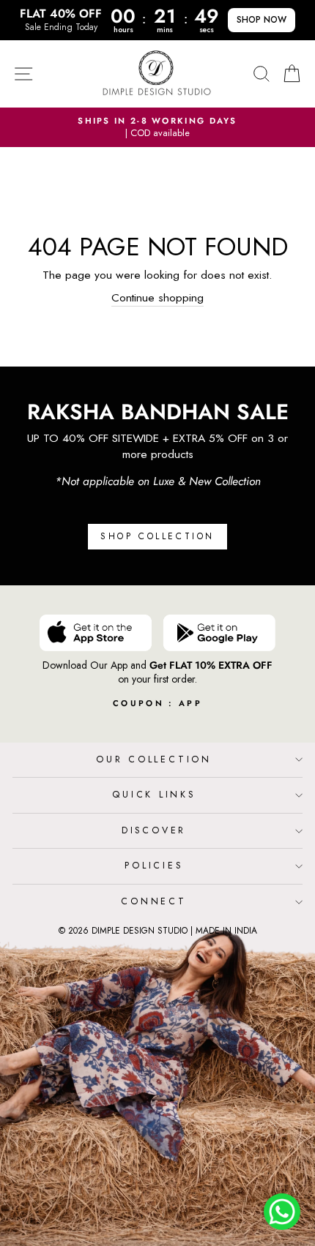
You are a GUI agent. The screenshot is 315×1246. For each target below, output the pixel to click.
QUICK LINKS (153, 794)
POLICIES (153, 865)
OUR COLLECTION (154, 759)
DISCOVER (154, 830)
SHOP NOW (261, 19)
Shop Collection (157, 536)
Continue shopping (157, 298)
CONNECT (153, 901)
